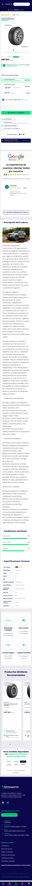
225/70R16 (9, 761)
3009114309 (7, 822)
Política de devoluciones (8, 855)
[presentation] (5, 36)
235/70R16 (16, 761)
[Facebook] (3, 802)
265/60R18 (23, 764)
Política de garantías (7, 852)
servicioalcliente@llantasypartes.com (14, 831)
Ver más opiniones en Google (17, 212)
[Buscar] (29, 4)
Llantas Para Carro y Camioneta (19, 770)
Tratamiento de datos (7, 858)
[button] (10, 744)
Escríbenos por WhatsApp (10, 814)
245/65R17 (9, 764)
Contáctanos (5, 846)
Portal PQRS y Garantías (8, 861)
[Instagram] (7, 802)
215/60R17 (16, 764)
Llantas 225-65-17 (16, 772)
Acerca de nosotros (6, 849)
